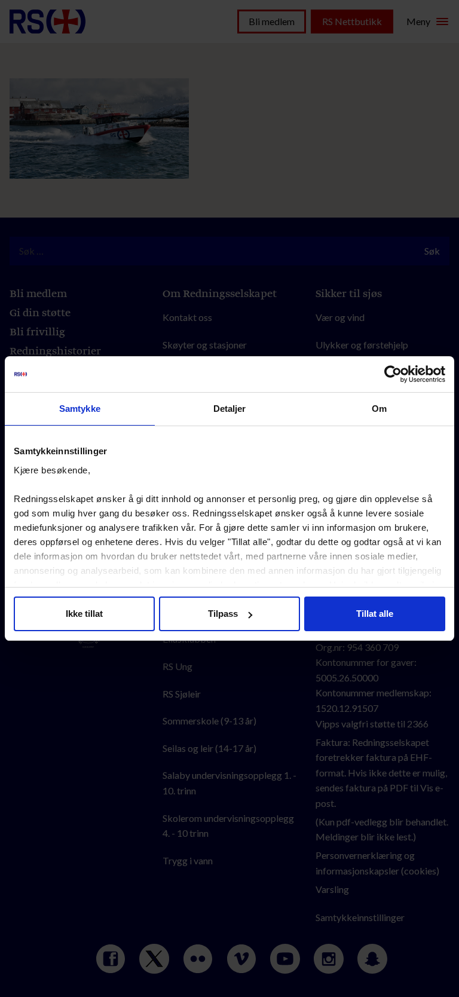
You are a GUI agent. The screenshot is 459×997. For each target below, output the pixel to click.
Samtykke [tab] (79, 408)
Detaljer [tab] (229, 408)
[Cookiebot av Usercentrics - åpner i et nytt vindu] (393, 374)
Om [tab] (379, 408)
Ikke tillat (84, 613)
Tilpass (223, 613)
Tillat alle (374, 613)
